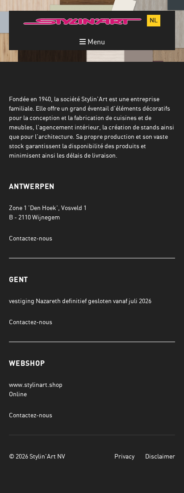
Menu (95, 41)
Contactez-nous (30, 238)
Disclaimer (160, 456)
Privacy (124, 456)
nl (154, 20)
